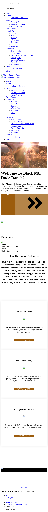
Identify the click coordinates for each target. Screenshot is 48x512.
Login (21, 487)
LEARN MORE (24, 340)
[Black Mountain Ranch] (11, 75)
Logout (26, 487)
